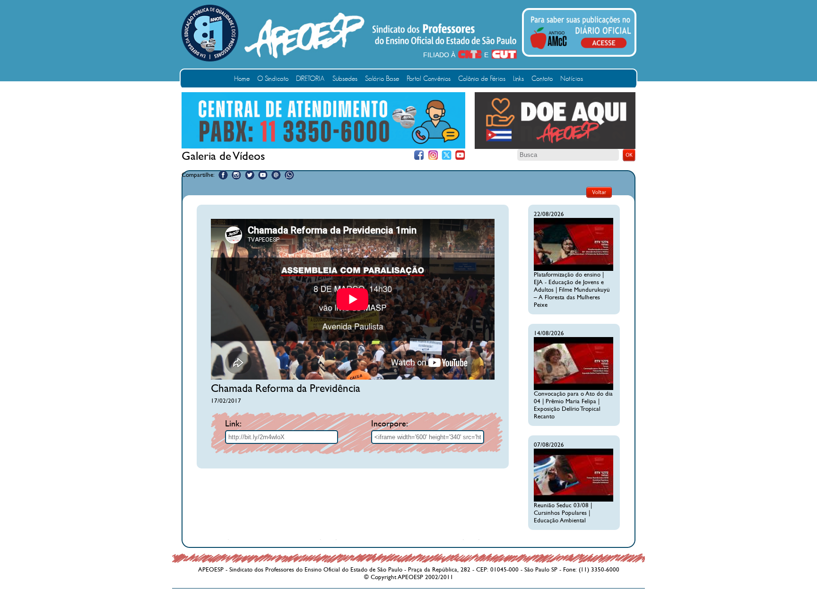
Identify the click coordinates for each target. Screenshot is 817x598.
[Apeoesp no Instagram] (236, 175)
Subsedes (344, 78)
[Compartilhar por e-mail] (276, 175)
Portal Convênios (429, 78)
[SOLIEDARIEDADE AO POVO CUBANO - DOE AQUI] (555, 147)
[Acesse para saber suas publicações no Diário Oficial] (581, 50)
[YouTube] (460, 155)
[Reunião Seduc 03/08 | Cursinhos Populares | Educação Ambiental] (573, 499)
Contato (542, 78)
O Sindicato (272, 78)
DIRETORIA (310, 78)
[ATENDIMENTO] (323, 146)
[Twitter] (447, 155)
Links (518, 78)
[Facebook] (419, 155)
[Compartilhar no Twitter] (249, 175)
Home (242, 78)
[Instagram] (433, 155)
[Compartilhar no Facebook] (223, 175)
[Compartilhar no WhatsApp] (289, 175)
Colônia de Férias (481, 78)
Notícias (571, 78)
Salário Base (382, 78)
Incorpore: (389, 424)
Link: (233, 424)
